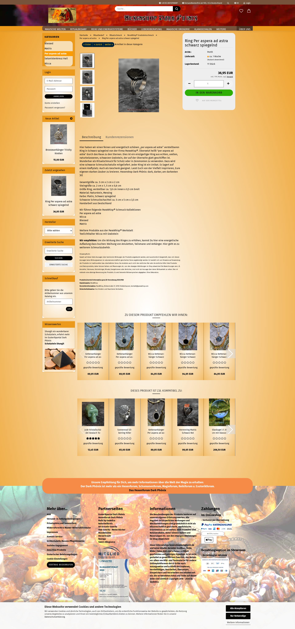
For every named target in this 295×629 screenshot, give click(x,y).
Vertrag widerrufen (61, 564)
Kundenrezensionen (120, 137)
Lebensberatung (151, 29)
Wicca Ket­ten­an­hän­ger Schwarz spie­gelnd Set (188, 356)
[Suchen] (228, 2)
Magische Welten (55, 29)
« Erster (87, 44)
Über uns (244, 29)
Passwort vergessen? (55, 107)
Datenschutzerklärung (55, 617)
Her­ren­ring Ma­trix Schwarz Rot (187, 431)
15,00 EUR (58, 159)
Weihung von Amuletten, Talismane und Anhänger (134, 243)
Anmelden (59, 96)
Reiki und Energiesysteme (107, 29)
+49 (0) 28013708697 (169, 3)
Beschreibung (91, 137)
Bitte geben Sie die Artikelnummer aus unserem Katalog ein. (59, 293)
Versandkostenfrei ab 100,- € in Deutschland (203, 3)
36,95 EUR (58, 211)
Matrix (83, 223)
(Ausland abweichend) (215, 60)
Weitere (221, 29)
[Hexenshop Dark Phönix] (62, 15)
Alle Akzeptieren (238, 608)
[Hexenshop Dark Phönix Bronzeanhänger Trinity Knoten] (58, 134)
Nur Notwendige (238, 616)
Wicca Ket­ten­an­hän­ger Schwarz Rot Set (156, 356)
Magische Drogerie (178, 29)
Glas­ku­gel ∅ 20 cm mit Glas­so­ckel (219, 432)
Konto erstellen (52, 103)
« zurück (98, 44)
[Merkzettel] (241, 11)
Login (247, 3)
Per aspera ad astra (90, 213)
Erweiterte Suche (58, 265)
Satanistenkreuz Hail (56, 58)
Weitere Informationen (238, 622)
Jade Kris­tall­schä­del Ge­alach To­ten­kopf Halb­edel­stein (93, 432)
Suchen (59, 258)
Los (69, 309)
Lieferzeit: (190, 56)
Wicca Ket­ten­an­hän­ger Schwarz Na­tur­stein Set (219, 356)
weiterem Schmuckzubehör (95, 247)
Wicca (83, 216)
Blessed (84, 220)
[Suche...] (177, 8)
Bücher (132, 29)
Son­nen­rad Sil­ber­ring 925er (124, 431)
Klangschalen (203, 29)
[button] (249, 11)
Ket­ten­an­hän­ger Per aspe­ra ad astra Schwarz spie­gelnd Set (156, 432)
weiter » (109, 44)
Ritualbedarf (78, 29)
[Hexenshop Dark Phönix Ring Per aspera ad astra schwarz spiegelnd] (138, 85)
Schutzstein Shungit (54, 343)
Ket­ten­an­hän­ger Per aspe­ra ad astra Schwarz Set (124, 356)
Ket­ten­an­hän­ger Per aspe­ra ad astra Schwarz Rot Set (93, 356)
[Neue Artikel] (71, 118)
